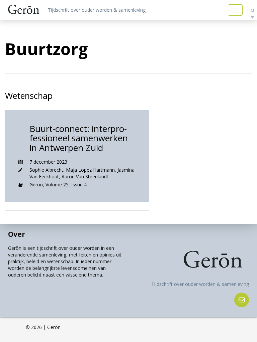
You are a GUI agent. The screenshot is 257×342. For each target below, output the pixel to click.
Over (16, 234)
